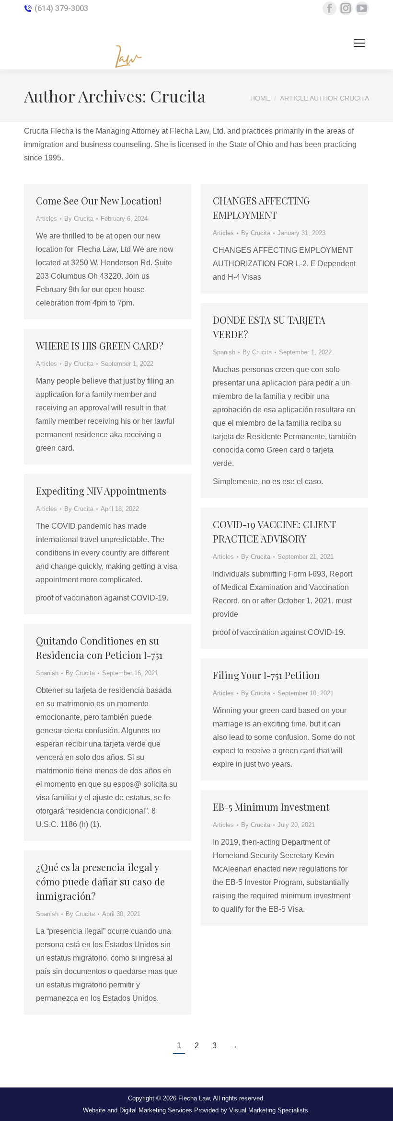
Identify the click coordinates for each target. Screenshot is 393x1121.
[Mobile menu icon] (359, 43)
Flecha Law (193, 1098)
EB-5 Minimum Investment (271, 806)
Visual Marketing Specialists (268, 1110)
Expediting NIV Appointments (101, 490)
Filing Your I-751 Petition (266, 674)
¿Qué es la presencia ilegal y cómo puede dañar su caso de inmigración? (100, 881)
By (78, 218)
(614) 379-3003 (61, 8)
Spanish (224, 352)
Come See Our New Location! (99, 200)
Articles (46, 218)
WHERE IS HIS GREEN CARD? (99, 345)
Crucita (178, 96)
